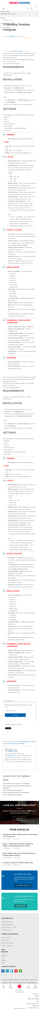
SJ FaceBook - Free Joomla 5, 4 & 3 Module (16, 783)
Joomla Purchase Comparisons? (12, 790)
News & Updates (7, 838)
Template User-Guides (16, 51)
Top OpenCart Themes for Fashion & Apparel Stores (18, 862)
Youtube (20, 970)
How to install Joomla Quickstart (12, 794)
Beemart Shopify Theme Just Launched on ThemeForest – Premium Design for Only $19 (19, 854)
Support (35, 987)
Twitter (12, 970)
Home (3, 987)
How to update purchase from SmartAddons (16, 792)
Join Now (19, 819)
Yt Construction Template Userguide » (14, 743)
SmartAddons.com (10, 755)
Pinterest (16, 970)
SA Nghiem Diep (13, 36)
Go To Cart (16, 985)
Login (27, 8)
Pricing (10, 987)
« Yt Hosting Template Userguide (26, 741)
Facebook (3, 970)
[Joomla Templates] (19, 3)
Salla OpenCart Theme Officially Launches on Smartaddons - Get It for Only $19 (20, 835)
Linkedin (7, 970)
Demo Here (16, 63)
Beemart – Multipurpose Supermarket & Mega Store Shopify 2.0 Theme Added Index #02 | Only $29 (18, 845)
